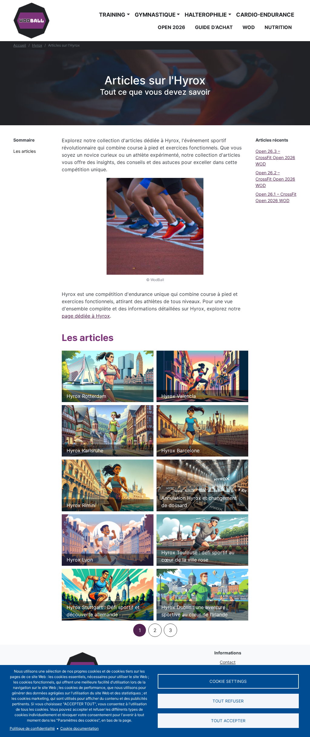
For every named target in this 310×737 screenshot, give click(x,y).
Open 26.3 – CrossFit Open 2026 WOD (275, 157)
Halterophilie (206, 14)
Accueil (19, 45)
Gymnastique (155, 14)
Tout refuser (228, 701)
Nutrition (278, 27)
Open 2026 (171, 27)
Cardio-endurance (265, 14)
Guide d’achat (214, 27)
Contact (228, 662)
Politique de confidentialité (32, 728)
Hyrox (37, 45)
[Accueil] (31, 20)
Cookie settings (228, 681)
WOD (248, 27)
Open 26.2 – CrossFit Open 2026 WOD (275, 179)
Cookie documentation (79, 728)
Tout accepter (228, 720)
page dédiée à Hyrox (86, 316)
